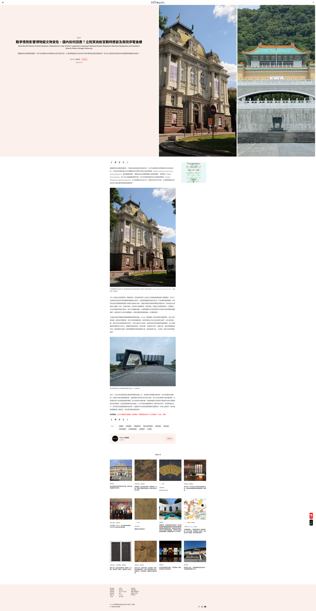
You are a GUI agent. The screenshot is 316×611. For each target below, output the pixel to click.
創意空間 (133, 595)
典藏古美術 (137, 483)
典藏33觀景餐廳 (135, 591)
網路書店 (133, 588)
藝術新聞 (79, 37)
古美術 (120, 588)
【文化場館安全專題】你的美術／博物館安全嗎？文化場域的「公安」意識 (141, 414)
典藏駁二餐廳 (134, 593)
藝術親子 (121, 590)
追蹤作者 (84, 59)
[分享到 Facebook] (111, 162)
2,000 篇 (121, 440)
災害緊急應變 (133, 429)
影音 (120, 593)
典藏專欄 (112, 590)
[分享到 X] (123, 162)
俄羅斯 (121, 426)
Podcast (121, 595)
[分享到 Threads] (119, 162)
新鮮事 (195, 526)
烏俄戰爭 (142, 429)
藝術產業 (112, 593)
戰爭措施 (158, 426)
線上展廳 (121, 596)
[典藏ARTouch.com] (158, 2)
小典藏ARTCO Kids (188, 526)
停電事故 (128, 426)
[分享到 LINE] (115, 162)
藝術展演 (143, 483)
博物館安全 (137, 426)
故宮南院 (166, 426)
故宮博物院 (122, 429)
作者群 (111, 596)
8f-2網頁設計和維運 (115, 606)
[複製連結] (127, 162)
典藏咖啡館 (133, 590)
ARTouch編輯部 (75, 59)
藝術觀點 (191, 483)
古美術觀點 (118, 565)
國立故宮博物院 (148, 426)
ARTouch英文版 (122, 591)
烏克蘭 (149, 429)
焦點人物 (112, 595)
